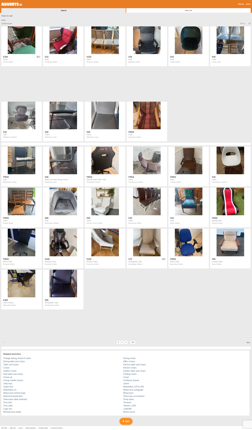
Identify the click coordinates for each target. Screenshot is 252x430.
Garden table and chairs (134, 371)
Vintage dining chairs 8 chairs (17, 358)
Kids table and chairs (13, 374)
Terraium (127, 402)
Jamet (126, 383)
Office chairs (129, 361)
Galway (56, 223)
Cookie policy (43, 428)
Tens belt (7, 402)
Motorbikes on (9, 390)
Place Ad (188, 10)
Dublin (10, 62)
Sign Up (241, 4)
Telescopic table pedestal (15, 399)
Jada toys (7, 383)
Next (248, 342)
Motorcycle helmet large (14, 393)
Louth (219, 62)
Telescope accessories (134, 396)
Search (63, 10)
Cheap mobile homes (13, 380)
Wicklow (14, 137)
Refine (242, 23)
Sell (127, 421)
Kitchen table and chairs (134, 364)
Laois (55, 137)
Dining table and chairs (14, 361)
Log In (248, 4)
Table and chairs (11, 364)
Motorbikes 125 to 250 (133, 387)
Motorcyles (128, 393)
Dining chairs (129, 358)
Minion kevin (129, 412)
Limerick (224, 182)
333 (132, 342)
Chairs (6, 368)
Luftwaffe (127, 409)
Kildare (177, 223)
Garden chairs (9, 371)
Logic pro (7, 409)
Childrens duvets (131, 380)
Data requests (31, 428)
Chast (126, 377)
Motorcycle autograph (133, 390)
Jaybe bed (8, 387)
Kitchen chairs (129, 368)
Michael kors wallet (12, 412)
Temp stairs (128, 399)
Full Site (4, 428)
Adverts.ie (11, 4)
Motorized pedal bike (13, 396)
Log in (20, 428)
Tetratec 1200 (129, 405)
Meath (11, 223)
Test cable (8, 405)
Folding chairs (129, 374)
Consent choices (57, 428)
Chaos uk (7, 377)
